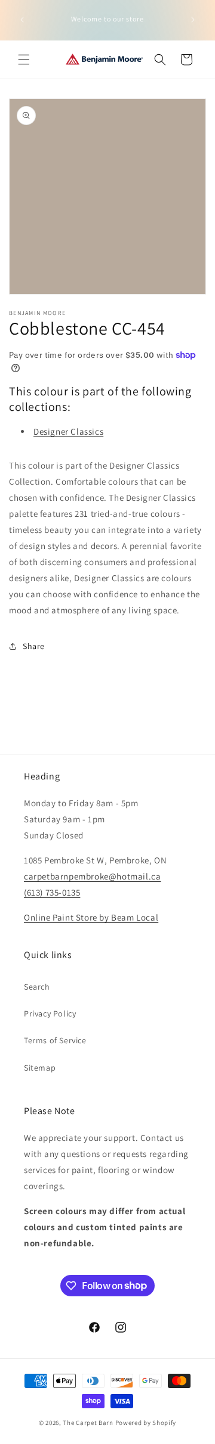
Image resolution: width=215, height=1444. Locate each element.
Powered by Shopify (146, 1422)
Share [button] (34, 646)
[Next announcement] (193, 20)
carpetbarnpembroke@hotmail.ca (92, 876)
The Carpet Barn (88, 1422)
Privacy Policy (50, 1013)
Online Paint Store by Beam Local (91, 917)
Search (37, 986)
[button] (24, 59)
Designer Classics (68, 431)
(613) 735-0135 (52, 892)
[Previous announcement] (22, 20)
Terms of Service (55, 1040)
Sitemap (40, 1067)
